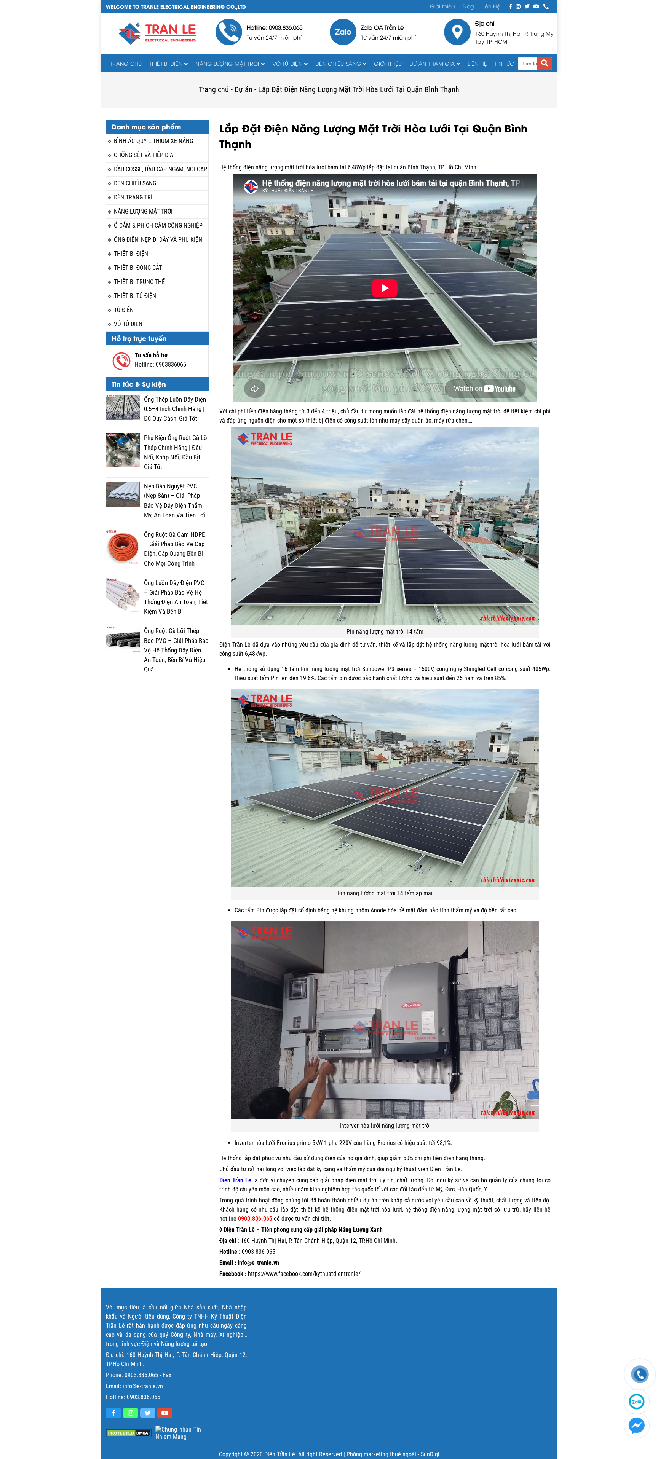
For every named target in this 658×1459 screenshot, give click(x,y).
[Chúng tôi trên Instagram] (518, 6)
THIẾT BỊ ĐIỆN (166, 63)
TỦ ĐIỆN (124, 310)
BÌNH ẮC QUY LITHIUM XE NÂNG (153, 141)
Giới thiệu (442, 6)
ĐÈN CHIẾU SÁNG (338, 63)
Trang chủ (126, 63)
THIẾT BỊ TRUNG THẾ (139, 281)
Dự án (243, 89)
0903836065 (171, 364)
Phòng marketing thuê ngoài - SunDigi (393, 1454)
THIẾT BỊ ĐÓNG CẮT (138, 267)
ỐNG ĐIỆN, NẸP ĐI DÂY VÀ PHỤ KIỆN (158, 239)
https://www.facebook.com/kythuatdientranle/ (304, 1273)
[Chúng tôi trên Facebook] (510, 6)
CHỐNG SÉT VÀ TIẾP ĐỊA (143, 155)
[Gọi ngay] (546, 6)
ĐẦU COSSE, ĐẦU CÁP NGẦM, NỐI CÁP (160, 169)
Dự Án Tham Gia (432, 63)
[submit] (544, 63)
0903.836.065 (141, 1375)
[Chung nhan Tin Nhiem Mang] (178, 1433)
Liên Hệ (490, 6)
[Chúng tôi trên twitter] (527, 6)
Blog (468, 6)
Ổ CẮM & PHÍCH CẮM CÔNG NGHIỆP (158, 225)
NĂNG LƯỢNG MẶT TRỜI (143, 211)
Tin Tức (504, 63)
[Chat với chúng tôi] (637, 1425)
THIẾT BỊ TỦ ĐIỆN (135, 296)
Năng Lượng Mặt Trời (227, 63)
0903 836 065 (258, 1251)
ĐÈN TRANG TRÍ (133, 197)
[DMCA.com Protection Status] (129, 1433)
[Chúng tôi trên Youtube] (536, 6)
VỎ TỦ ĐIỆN (287, 63)
